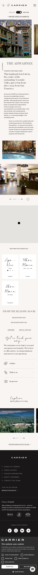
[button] (19, 572)
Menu (34, 5)
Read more (18, 551)
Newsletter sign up (9, 490)
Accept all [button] (9, 566)
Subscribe (11, 330)
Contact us (8, 5)
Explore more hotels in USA (19, 444)
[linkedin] (22, 532)
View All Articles (25, 330)
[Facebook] (10, 532)
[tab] (7, 270)
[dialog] (19, 556)
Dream (12, 12)
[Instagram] (16, 532)
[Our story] (3, 5)
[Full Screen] (28, 199)
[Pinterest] (28, 532)
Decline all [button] (28, 566)
